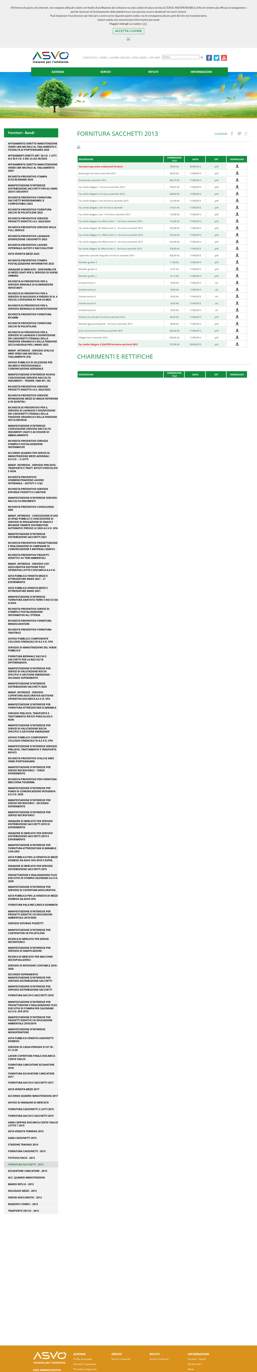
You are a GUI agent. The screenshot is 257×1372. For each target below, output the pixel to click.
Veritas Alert (195, 1364)
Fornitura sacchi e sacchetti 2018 (31, 995)
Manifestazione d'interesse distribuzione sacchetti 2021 (27, 536)
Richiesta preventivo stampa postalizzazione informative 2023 (31, 262)
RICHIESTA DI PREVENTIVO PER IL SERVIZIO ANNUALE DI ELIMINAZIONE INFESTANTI (30, 284)
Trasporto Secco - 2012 (23, 1210)
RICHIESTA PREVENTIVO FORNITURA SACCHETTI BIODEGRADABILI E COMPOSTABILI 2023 (29, 200)
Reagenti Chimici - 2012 (23, 1204)
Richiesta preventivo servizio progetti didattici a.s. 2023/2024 (29, 220)
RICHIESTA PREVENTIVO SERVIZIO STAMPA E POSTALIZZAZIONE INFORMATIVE (28, 444)
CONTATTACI (90, 57)
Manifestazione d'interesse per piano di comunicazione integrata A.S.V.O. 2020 (31, 791)
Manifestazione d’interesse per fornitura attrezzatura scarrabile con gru (32, 848)
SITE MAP (154, 57)
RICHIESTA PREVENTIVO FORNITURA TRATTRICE (29, 631)
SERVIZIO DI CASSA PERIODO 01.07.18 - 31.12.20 (31, 1048)
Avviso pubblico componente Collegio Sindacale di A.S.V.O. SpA (30, 640)
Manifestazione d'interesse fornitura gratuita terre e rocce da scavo (33, 600)
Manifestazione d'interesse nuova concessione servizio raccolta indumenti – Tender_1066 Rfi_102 (31, 377)
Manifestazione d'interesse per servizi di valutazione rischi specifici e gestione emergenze (29, 728)
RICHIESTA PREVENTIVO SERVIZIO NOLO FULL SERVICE (32, 229)
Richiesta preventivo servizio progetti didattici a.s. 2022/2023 (29, 388)
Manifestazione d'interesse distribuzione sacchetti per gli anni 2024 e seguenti (32, 188)
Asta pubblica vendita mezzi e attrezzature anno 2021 (28, 589)
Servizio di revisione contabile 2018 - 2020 (33, 967)
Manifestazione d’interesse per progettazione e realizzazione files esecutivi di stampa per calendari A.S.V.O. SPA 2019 (32, 1006)
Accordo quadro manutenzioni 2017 (33, 1096)
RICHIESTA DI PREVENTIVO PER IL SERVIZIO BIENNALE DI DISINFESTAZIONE (32, 307)
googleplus (246, 133)
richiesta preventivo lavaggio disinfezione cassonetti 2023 (29, 238)
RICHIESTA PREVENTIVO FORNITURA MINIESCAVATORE (29, 622)
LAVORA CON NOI (120, 57)
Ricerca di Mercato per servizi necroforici (28, 940)
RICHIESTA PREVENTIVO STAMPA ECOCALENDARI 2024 (27, 178)
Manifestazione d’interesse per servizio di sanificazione (29, 949)
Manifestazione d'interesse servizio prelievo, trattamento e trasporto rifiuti (32, 749)
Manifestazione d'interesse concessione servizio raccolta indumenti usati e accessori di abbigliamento (29, 430)
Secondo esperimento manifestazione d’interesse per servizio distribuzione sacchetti (30, 977)
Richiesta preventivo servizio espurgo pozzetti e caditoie (28, 490)
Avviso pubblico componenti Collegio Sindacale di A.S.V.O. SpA (30, 739)
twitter (239, 133)
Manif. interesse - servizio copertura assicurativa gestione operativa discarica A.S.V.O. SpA (30, 695)
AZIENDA (58, 72)
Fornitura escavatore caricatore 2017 (31, 1075)
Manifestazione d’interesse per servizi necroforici (29, 814)
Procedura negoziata (85, 1369)
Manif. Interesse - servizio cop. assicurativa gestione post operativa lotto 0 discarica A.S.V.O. (32, 567)
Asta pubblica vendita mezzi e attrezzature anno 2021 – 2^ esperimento (28, 579)
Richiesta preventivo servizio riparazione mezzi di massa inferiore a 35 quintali (33, 398)
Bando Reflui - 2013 (21, 1184)
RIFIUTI (153, 72)
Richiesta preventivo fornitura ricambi (29, 316)
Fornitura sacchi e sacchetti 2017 (31, 1082)
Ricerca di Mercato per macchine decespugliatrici (30, 958)
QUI (144, 24)
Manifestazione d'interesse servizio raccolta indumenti (32, 499)
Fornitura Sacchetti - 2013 (26, 1164)
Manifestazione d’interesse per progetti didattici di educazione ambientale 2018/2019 (30, 1020)
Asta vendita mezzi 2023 (23, 253)
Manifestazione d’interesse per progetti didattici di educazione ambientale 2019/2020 (30, 914)
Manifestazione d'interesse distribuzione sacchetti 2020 (27, 685)
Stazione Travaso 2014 (23, 1144)
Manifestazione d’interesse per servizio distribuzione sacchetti (30, 988)
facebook (232, 133)
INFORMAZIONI (201, 72)
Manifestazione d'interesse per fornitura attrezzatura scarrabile (32, 706)
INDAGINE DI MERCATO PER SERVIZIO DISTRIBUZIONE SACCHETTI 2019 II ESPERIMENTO (30, 836)
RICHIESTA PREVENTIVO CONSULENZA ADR (31, 508)
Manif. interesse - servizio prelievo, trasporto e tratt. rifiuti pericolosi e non (33, 468)
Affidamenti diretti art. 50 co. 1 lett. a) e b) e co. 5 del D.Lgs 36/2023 (32, 157)
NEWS (103, 57)
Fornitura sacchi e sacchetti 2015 (31, 1116)
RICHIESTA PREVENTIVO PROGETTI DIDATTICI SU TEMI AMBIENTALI (28, 556)
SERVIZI (105, 72)
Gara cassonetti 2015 (22, 1138)
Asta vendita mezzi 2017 (23, 1089)
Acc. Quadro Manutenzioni (26, 1177)
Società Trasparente (84, 1364)
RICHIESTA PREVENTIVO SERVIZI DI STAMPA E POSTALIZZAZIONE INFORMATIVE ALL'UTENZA (28, 612)
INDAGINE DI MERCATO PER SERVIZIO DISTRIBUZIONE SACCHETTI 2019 (30, 867)
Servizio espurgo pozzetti (25, 923)
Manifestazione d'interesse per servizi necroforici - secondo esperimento (29, 803)
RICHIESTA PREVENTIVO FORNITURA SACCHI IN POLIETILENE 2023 (29, 211)
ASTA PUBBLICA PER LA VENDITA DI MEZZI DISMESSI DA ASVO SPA (33, 897)
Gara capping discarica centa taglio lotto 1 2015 (33, 1124)
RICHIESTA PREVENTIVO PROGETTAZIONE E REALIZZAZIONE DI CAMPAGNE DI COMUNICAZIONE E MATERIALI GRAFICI (33, 546)
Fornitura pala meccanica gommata (33, 904)
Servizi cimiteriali (121, 1359)
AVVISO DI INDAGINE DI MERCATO (28, 1102)
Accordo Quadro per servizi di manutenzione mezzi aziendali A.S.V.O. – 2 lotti (29, 456)
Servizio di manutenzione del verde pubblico (32, 649)
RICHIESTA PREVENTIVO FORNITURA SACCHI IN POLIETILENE (29, 325)
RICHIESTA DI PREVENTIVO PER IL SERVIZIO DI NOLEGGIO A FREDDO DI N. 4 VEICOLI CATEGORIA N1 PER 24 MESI (32, 296)
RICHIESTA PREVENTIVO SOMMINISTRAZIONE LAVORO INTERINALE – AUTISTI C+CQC (26, 480)
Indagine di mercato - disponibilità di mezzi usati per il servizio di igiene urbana (33, 272)
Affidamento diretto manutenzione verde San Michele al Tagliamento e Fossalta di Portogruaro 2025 (32, 146)
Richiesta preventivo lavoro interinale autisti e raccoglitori (30, 246)
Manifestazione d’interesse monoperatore (26, 1031)
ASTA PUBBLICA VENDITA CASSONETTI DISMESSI (31, 1040)
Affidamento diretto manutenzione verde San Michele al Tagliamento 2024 (32, 167)
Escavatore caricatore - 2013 (27, 1171)
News (191, 1369)
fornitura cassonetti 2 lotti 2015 (31, 1109)
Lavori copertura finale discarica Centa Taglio (31, 1057)
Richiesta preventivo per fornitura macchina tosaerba (32, 781)
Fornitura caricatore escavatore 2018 (31, 1066)
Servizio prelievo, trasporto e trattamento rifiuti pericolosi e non (30, 716)
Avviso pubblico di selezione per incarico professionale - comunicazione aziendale (30, 365)
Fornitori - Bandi (197, 1359)
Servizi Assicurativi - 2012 (25, 1197)
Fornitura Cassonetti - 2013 (27, 1151)
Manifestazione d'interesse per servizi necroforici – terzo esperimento (29, 770)
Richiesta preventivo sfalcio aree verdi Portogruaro (31, 760)
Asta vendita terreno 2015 (26, 1131)
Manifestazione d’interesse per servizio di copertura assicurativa (31, 888)
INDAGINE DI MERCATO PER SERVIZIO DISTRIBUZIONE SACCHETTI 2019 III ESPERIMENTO (30, 824)
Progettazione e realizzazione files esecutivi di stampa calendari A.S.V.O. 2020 (33, 878)
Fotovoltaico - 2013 (21, 1158)
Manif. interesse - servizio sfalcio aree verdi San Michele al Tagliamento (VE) (31, 353)
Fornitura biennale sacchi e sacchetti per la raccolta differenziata (27, 659)
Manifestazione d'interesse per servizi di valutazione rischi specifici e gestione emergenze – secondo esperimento (29, 673)
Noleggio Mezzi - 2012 (22, 1191)
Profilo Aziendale (82, 1359)
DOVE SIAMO (139, 57)
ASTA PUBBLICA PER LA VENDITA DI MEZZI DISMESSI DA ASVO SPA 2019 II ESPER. (33, 859)
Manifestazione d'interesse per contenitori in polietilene (29, 931)
